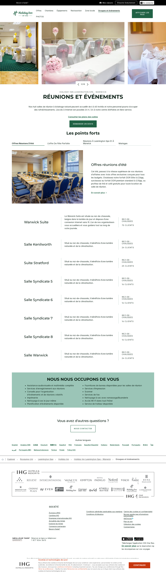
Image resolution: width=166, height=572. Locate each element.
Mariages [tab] (123, 143)
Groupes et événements (109, 10)
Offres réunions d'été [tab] (23, 143)
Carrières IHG (54, 515)
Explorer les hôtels (56, 524)
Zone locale (90, 10)
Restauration (76, 10)
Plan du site (128, 521)
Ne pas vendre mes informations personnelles (136, 515)
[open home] (3, 459)
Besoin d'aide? (22, 3)
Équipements (62, 10)
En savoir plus (98, 193)
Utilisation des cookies (132, 524)
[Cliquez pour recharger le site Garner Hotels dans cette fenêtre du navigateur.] (82, 489)
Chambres (49, 10)
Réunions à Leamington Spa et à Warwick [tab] (98, 142)
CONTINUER (139, 565)
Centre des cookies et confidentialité (138, 512)
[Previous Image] (79, 84)
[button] (147, 2)
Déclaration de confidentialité (77, 569)
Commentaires (129, 527)
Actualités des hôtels (57, 521)
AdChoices (128, 519)
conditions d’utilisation (64, 567)
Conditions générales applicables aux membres (104, 512)
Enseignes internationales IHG (60, 518)
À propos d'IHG (54, 513)
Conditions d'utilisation (95, 514)
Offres (38, 10)
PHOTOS (40, 16)
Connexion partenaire (57, 526)
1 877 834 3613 (38, 540)
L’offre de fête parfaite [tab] (58, 143)
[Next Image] (87, 84)
